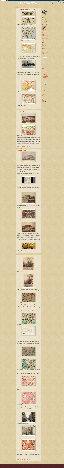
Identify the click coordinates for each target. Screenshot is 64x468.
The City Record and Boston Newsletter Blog (45, 54)
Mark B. (44, 18)
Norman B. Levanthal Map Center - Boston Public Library (44, 30)
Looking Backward (44, 47)
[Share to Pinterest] (29, 146)
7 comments (24, 146)
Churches (43, 91)
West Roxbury (43, 101)
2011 (43, 68)
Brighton (43, 88)
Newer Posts (17, 461)
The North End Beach (21, 111)
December (45, 69)
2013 (43, 66)
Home (28, 461)
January (44, 84)
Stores (43, 99)
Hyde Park (43, 94)
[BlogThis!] (27, 146)
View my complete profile (44, 19)
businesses (43, 89)
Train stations (43, 100)
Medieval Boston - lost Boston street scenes (44, 45)
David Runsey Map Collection (44, 31)
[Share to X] (28, 146)
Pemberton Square (20, 256)
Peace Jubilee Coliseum (21, 150)
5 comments (24, 459)
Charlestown (43, 90)
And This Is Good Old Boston (28, 3)
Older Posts (39, 461)
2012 (43, 67)
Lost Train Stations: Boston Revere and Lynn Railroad (27, 9)
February (44, 83)
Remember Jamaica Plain (44, 24)
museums (43, 96)
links (42, 95)
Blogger (35, 466)
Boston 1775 (43, 43)
